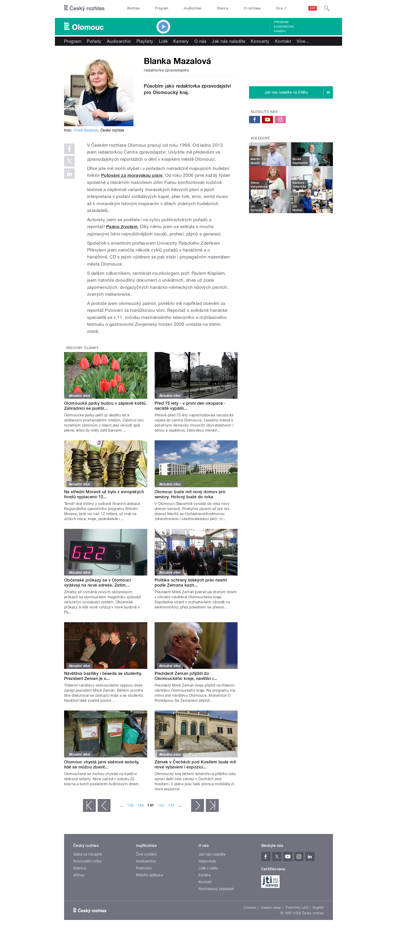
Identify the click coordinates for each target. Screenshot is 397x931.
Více (303, 41)
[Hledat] (326, 8)
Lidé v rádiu (208, 868)
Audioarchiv (284, 26)
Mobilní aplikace (149, 875)
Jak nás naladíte (228, 41)
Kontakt (283, 41)
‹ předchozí (104, 805)
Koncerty (260, 41)
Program (161, 8)
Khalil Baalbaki (86, 130)
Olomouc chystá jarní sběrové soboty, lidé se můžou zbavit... (101, 764)
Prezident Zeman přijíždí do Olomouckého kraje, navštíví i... (186, 676)
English (318, 907)
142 (161, 805)
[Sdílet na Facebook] (69, 148)
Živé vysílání (146, 854)
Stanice (222, 8)
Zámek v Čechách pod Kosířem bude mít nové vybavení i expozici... (195, 764)
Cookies (250, 907)
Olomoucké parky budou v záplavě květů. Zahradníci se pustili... (105, 406)
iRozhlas (133, 8)
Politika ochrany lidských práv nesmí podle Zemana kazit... (191, 582)
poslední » (212, 805)
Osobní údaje (271, 907)
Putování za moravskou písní (132, 175)
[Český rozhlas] (84, 8)
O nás (200, 41)
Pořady (94, 41)
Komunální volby (87, 861)
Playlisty (144, 41)
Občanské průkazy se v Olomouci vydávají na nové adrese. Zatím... (97, 582)
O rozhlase (252, 8)
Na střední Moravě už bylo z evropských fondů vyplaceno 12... (104, 494)
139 (130, 805)
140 (140, 805)
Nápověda (207, 861)
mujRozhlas (192, 8)
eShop (78, 875)
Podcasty (144, 868)
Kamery (280, 31)
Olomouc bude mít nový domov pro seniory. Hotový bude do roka (190, 494)
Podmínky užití (297, 907)
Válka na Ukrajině (87, 854)
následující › (197, 805)
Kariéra (204, 875)
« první (89, 805)
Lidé (163, 41)
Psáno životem (122, 226)
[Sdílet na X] (69, 161)
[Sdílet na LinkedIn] (69, 173)
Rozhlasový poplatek (216, 889)
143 (171, 805)
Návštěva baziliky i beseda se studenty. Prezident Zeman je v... (103, 676)
